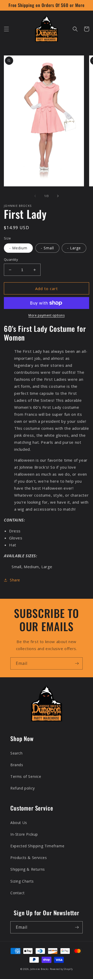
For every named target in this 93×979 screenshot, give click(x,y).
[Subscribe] (76, 663)
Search (16, 753)
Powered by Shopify (61, 969)
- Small (47, 247)
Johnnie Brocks (39, 969)
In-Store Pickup (24, 834)
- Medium (18, 247)
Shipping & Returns (27, 869)
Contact (17, 892)
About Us (18, 822)
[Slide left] (35, 196)
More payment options (46, 315)
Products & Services (28, 857)
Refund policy (22, 788)
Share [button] (15, 579)
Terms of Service (25, 776)
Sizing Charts (22, 881)
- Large (74, 247)
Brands (16, 764)
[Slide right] (58, 196)
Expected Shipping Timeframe (37, 845)
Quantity (11, 259)
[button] (6, 29)
